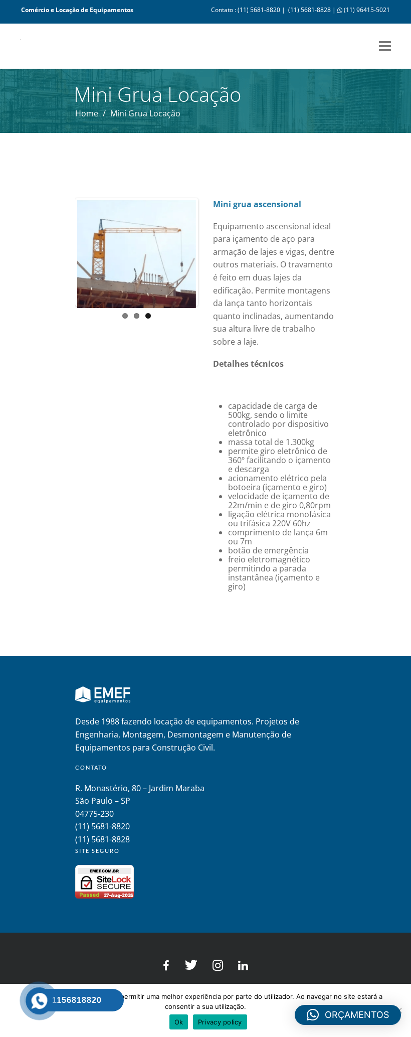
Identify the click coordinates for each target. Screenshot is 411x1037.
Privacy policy (220, 1022)
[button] (348, 1015)
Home (86, 113)
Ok (178, 1022)
